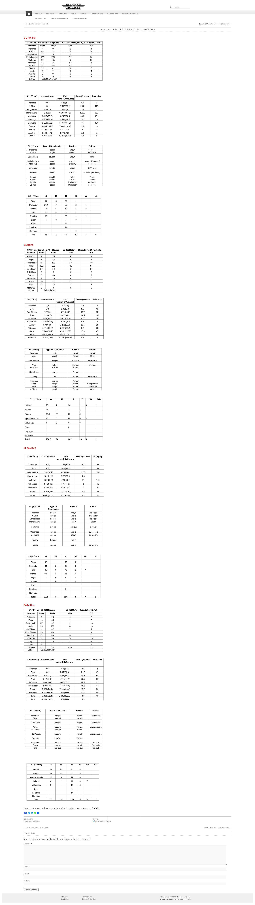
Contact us (65, 899)
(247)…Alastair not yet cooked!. (36, 24)
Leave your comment (32, 821)
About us (64, 897)
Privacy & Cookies (88, 899)
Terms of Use (87, 897)
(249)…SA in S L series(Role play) (217, 24)
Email (26, 874)
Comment (28, 844)
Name (26, 867)
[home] (29, 13)
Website (27, 881)
